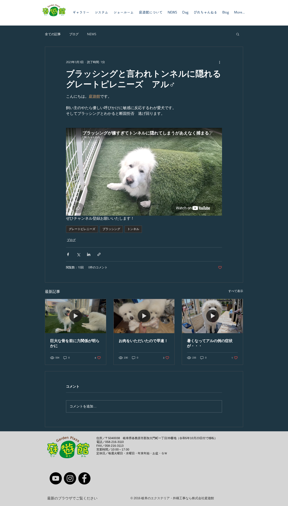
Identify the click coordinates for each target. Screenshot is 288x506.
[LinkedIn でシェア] (89, 254)
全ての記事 (53, 34)
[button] (238, 34)
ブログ (74, 34)
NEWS (91, 34)
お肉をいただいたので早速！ (143, 341)
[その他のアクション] (219, 62)
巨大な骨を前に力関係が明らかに (75, 343)
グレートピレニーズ (82, 229)
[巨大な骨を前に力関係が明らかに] (75, 316)
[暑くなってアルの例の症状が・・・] (212, 316)
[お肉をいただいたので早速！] (144, 316)
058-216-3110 (114, 442)
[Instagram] (70, 478)
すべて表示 (235, 291)
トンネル (133, 229)
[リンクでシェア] (99, 254)
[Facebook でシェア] (68, 254)
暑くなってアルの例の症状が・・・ (210, 343)
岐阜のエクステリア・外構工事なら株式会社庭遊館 (177, 498)
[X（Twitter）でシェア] (78, 254)
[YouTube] (56, 478)
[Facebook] (84, 478)
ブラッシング (111, 229)
